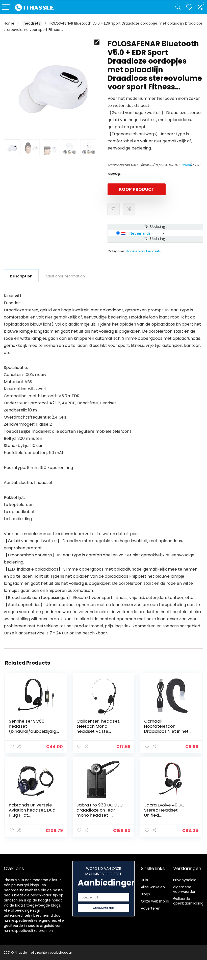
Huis (144, 879)
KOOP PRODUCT (136, 189)
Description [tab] (21, 276)
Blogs (145, 894)
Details (186, 165)
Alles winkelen (153, 887)
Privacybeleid (184, 879)
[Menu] (6, 7)
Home (9, 23)
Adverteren (151, 908)
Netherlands (140, 233)
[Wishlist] (189, 7)
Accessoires (135, 251)
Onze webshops (155, 901)
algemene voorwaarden (184, 889)
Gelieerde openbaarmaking (188, 901)
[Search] (178, 7)
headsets (32, 23)
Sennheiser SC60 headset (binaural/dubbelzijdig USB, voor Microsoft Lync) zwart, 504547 (32, 731)
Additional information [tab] (65, 276)
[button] (96, 42)
